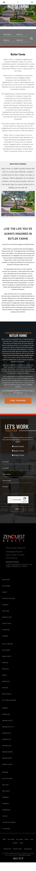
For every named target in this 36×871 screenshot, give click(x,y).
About (26, 839)
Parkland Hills (6, 733)
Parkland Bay (6, 714)
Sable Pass (5, 785)
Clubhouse (5, 604)
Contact (15, 843)
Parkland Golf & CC (8, 727)
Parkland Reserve (7, 752)
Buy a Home (11, 839)
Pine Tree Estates (7, 778)
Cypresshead (6, 629)
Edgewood (5, 636)
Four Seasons (6, 650)
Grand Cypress (6, 656)
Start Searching (18, 400)
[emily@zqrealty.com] (4, 2)
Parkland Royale (7, 758)
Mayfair (4, 675)
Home (4, 839)
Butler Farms (6, 586)
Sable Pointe (6, 791)
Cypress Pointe (6, 623)
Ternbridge (5, 803)
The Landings (6, 828)
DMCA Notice (7, 849)
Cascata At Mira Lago (8, 598)
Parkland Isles (6, 739)
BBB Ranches (6, 579)
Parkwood (5, 772)
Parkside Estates (7, 764)
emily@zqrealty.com (14, 551)
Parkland (5, 708)
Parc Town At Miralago (9, 700)
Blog (31, 839)
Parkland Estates (7, 720)
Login (21, 843)
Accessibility (28, 849)
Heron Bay (5, 662)
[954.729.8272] (18, 2)
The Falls (5, 816)
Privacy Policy (17, 849)
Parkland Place (6, 745)
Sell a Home (19, 839)
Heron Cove (5, 669)
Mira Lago (5, 687)
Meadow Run (5, 681)
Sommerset (5, 797)
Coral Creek (5, 611)
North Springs (6, 694)
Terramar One (6, 810)
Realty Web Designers (25, 855)
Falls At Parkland (7, 644)
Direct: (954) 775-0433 (15, 555)
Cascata (4, 592)
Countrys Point (7, 617)
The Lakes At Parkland (8, 822)
